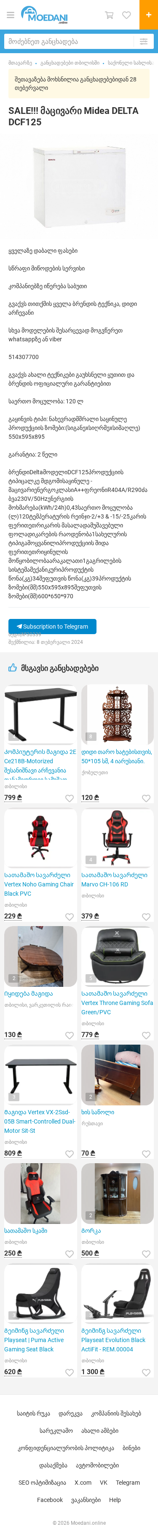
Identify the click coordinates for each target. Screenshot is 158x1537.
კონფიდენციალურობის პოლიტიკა (66, 1448)
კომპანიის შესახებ (116, 1413)
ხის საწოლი (97, 1112)
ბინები (131, 1448)
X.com (83, 1482)
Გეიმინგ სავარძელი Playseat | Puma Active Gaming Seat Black (34, 1340)
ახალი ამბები (99, 1430)
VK (103, 1482)
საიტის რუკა (33, 1413)
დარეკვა (71, 1413)
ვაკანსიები (86, 1499)
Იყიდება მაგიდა (28, 993)
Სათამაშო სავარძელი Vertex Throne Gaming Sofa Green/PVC (117, 1003)
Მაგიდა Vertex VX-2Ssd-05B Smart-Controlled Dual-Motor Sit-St (39, 1121)
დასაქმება (53, 1465)
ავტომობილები (97, 1465)
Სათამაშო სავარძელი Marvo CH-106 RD (114, 880)
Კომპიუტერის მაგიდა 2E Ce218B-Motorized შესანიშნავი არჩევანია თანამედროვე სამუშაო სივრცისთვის (40, 764)
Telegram (128, 1482)
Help (115, 1499)
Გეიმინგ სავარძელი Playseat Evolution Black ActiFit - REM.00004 (113, 1340)
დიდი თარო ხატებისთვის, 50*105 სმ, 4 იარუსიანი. (116, 756)
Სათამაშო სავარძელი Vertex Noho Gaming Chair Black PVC (39, 884)
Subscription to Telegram (55, 626)
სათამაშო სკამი (25, 1230)
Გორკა (91, 1230)
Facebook (50, 1499)
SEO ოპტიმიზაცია (42, 1482)
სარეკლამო (56, 1430)
